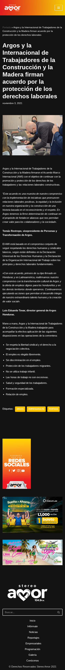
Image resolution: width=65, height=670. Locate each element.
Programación (32, 649)
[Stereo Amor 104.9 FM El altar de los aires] (12, 7)
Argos (20, 409)
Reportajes (33, 637)
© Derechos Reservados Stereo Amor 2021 (32, 666)
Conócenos (32, 660)
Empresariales (36, 409)
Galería (32, 654)
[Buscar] (58, 612)
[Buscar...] (32, 597)
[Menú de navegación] (58, 8)
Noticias (33, 632)
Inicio (32, 620)
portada (53, 409)
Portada (6, 27)
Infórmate (32, 626)
